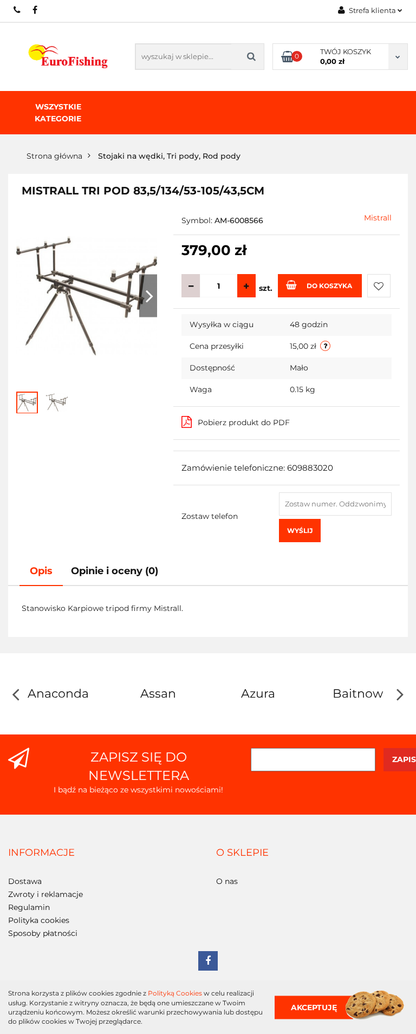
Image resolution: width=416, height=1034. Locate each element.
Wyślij (300, 530)
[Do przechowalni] (379, 285)
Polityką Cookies (175, 993)
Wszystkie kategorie (58, 112)
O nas (227, 881)
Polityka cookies (38, 920)
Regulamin (29, 907)
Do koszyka (329, 286)
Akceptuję (314, 1007)
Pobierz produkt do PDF (244, 422)
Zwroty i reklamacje (45, 894)
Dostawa (25, 881)
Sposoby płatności (42, 933)
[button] (41, 853)
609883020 (18, 9)
